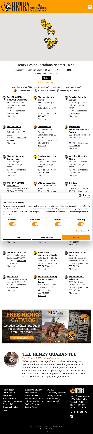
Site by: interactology (46, 428)
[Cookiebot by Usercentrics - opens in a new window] (80, 196)
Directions (20, 110)
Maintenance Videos (34, 398)
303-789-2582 (12, 263)
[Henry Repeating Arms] (24, 6)
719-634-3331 (12, 140)
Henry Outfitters (54, 395)
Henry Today (8, 389)
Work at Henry (9, 398)
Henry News (8, 395)
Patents (50, 389)
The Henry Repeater (56, 392)
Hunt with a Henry (33, 389)
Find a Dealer (31, 392)
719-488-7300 (12, 113)
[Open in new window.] (71, 412)
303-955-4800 (12, 287)
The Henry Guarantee (12, 401)
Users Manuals (31, 395)
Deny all (17, 237)
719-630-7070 (43, 143)
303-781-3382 (74, 266)
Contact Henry (53, 398)
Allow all (76, 237)
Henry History (9, 392)
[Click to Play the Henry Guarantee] (12, 359)
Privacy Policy (9, 404)
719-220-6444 (74, 113)
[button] (82, 6)
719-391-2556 (43, 172)
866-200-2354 (80, 404)
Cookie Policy (31, 407)
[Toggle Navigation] (90, 7)
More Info (11, 116)
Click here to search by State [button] (46, 82)
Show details (81, 231)
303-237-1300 (74, 290)
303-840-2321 (74, 242)
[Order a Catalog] (46, 326)
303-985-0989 (43, 293)
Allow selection (46, 237)
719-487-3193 (43, 116)
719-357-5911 (12, 172)
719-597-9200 (74, 145)
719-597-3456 (74, 172)
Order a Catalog (54, 401)
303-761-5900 (43, 266)
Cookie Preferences (33, 404)
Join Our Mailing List (34, 401)
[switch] (35, 224)
